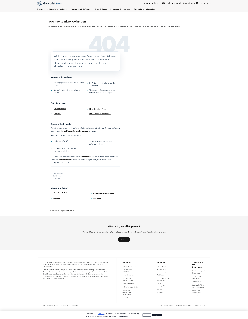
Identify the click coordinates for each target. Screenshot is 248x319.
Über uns (206, 3)
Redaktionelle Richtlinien (100, 114)
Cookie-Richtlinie (199, 305)
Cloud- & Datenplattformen (163, 285)
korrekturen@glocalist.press (74, 131)
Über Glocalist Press (97, 109)
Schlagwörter (161, 269)
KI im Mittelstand (171, 3)
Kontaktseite (65, 160)
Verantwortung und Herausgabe (198, 272)
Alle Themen (161, 266)
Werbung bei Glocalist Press (196, 291)
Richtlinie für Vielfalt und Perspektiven (198, 286)
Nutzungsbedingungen (166, 305)
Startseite (86, 157)
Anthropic (160, 292)
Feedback (97, 198)
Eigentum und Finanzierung (197, 277)
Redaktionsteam (128, 275)
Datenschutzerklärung (184, 305)
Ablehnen (146, 315)
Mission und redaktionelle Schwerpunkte (127, 292)
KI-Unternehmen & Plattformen (163, 279)
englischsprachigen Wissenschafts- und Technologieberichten (79, 264)
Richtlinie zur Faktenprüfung (127, 279)
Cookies (101, 314)
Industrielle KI (151, 3)
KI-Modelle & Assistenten (161, 274)
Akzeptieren (157, 315)
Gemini (159, 289)
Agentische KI (190, 3)
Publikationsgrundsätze (130, 287)
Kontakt (57, 114)
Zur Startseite (60, 109)
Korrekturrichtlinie (128, 284)
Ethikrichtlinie (196, 282)
